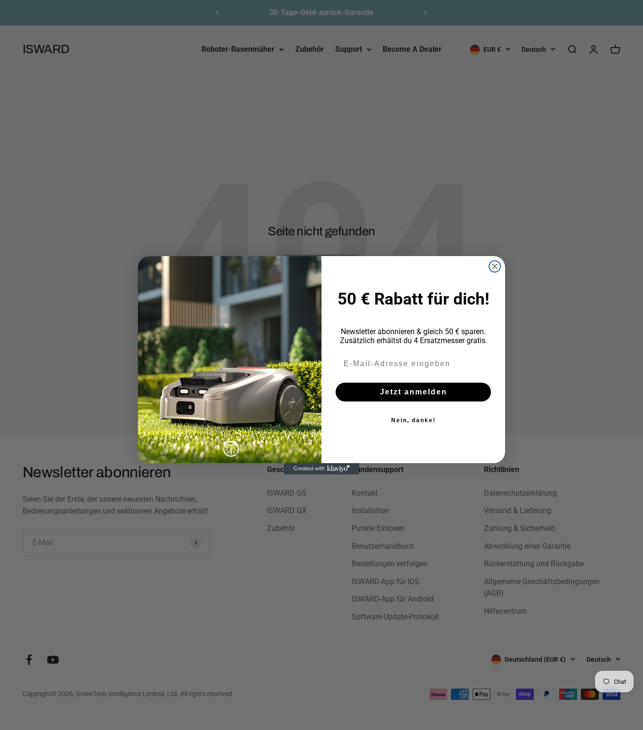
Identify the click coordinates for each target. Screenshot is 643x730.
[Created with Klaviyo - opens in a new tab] (321, 468)
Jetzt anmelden (413, 392)
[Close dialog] (494, 266)
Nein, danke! (413, 420)
